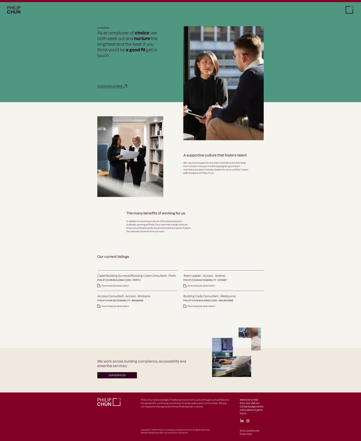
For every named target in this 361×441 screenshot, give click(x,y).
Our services (117, 375)
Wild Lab (163, 433)
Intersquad (183, 433)
